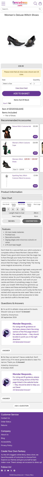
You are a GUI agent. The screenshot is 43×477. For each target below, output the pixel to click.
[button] (40, 3)
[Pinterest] (14, 470)
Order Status (6, 422)
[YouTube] (8, 470)
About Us (4, 435)
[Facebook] (2, 470)
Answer (6, 351)
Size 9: (5, 103)
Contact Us (5, 418)
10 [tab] (22, 209)
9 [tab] (17, 209)
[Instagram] (5, 470)
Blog (3, 438)
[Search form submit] (40, 9)
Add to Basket (21, 93)
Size (3, 80)
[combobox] (19, 9)
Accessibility (6, 442)
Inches (11, 221)
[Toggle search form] (35, 3)
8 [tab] (12, 209)
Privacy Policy (6, 445)
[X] (11, 470)
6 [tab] (3, 209)
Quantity (36, 80)
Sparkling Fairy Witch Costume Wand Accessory (21, 177)
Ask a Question (21, 406)
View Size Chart (21, 88)
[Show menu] (3, 3)
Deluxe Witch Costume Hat (21, 126)
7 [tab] (8, 209)
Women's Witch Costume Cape (21, 144)
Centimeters (31, 221)
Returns (4, 425)
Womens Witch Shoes (17, 160)
